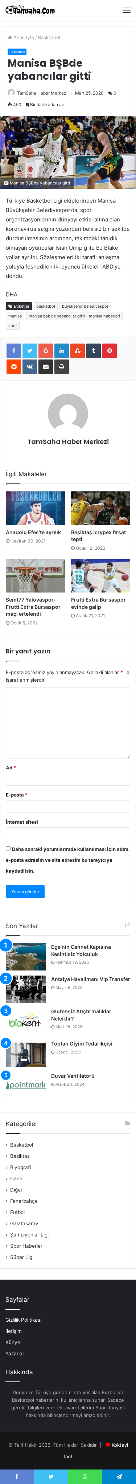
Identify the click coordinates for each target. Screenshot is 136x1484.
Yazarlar (14, 1353)
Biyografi (20, 1167)
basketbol (45, 306)
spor (12, 325)
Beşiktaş (20, 1156)
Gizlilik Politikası (23, 1320)
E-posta (17, 795)
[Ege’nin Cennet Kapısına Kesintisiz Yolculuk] (26, 956)
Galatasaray (24, 1223)
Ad (11, 767)
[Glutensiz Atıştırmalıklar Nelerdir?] (26, 1021)
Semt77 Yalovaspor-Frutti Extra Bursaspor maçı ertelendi (33, 606)
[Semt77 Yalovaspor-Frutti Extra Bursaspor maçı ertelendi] (35, 576)
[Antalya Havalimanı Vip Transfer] (26, 989)
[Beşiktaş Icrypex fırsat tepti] (101, 508)
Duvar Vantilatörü (73, 1076)
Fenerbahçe (24, 1201)
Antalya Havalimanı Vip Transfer (90, 979)
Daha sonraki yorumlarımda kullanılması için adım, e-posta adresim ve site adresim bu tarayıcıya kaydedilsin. (68, 860)
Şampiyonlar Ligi (29, 1235)
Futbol (17, 1212)
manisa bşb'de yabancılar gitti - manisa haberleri (74, 316)
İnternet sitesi (22, 822)
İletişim (13, 1331)
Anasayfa (23, 37)
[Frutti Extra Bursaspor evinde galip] (101, 576)
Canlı (16, 1178)
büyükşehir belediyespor (85, 306)
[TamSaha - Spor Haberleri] (30, 10)
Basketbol (49, 37)
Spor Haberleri (27, 1246)
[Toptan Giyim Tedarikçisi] (26, 1053)
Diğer (16, 1190)
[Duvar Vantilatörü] (26, 1086)
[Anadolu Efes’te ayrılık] (35, 508)
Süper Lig (21, 1257)
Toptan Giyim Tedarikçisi (81, 1043)
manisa (15, 316)
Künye (12, 1342)
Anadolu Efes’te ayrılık (33, 532)
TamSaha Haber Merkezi (42, 93)
